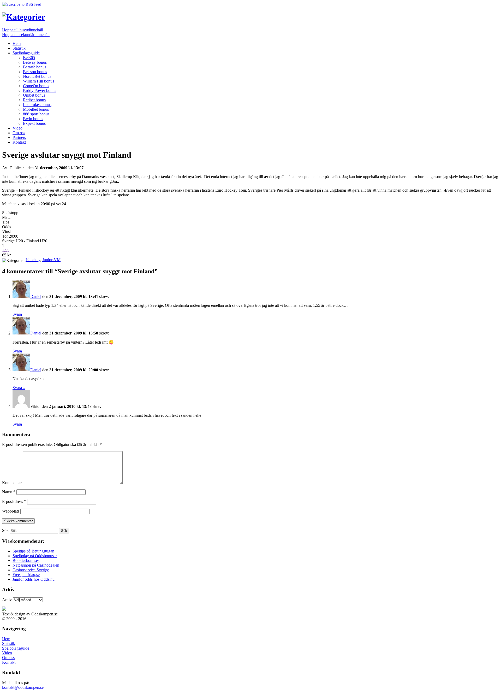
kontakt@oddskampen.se (23, 687)
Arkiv (7, 599)
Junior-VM (51, 259)
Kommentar (12, 482)
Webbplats (10, 511)
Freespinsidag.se (26, 574)
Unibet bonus (34, 95)
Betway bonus (35, 62)
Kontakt (19, 142)
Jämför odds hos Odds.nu (34, 579)
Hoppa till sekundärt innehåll (26, 34)
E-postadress (14, 501)
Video (17, 128)
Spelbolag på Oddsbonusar (35, 556)
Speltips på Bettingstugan (33, 551)
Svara (19, 314)
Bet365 (29, 57)
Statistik (19, 48)
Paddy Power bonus (39, 90)
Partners (19, 137)
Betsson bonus (35, 71)
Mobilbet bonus (36, 109)
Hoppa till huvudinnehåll (22, 30)
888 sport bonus (36, 114)
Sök (5, 530)
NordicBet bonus (37, 76)
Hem (17, 43)
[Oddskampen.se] (23, 17)
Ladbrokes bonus (37, 104)
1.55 (5, 250)
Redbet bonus (34, 100)
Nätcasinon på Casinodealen (36, 565)
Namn (8, 492)
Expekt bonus (34, 123)
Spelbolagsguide (26, 53)
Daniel (35, 296)
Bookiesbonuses (26, 560)
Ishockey (33, 259)
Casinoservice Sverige (31, 570)
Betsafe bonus (34, 67)
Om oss (19, 133)
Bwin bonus (33, 118)
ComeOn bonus (36, 86)
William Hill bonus (38, 81)
